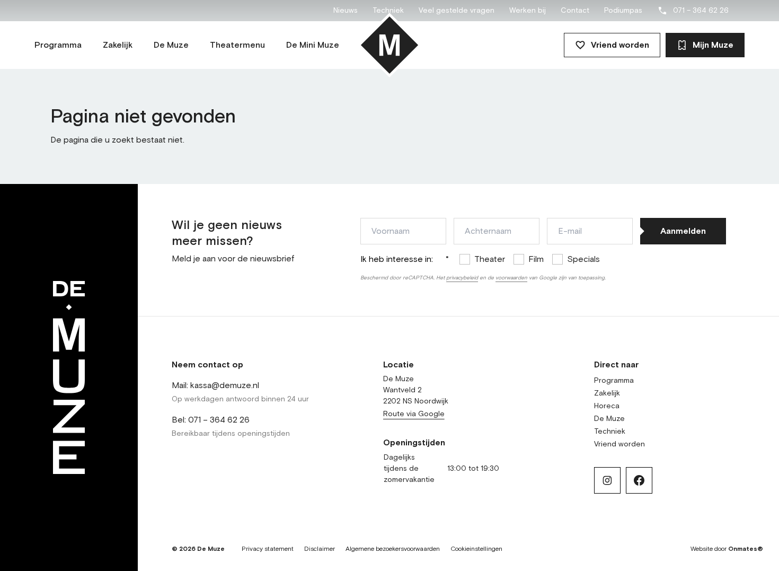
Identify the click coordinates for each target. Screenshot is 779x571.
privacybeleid (462, 277)
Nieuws (345, 10)
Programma (614, 380)
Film (536, 259)
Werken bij (527, 10)
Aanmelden (683, 231)
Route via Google (414, 414)
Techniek (388, 10)
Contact (575, 10)
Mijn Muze (713, 45)
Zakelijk (607, 393)
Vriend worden (620, 45)
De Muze (609, 419)
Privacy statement (268, 549)
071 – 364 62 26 (701, 10)
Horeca (606, 406)
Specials (583, 259)
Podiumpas (623, 10)
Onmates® (745, 549)
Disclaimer (319, 549)
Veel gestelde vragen (456, 10)
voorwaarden (511, 277)
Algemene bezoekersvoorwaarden (393, 549)
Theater (489, 259)
